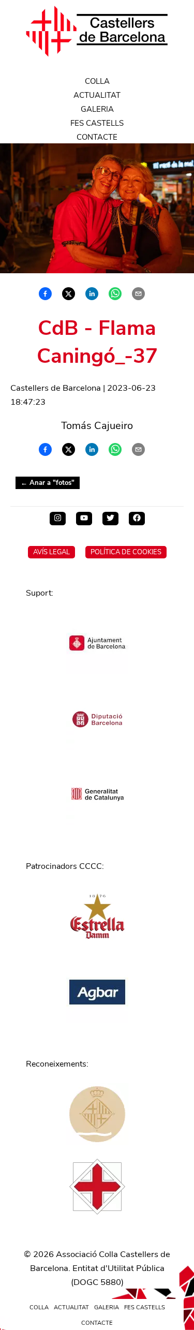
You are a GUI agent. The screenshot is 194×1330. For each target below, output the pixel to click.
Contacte (97, 137)
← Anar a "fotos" (47, 482)
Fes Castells (97, 123)
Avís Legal (51, 552)
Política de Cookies (126, 552)
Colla (97, 81)
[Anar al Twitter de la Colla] (110, 518)
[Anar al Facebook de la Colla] (137, 518)
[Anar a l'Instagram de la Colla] (58, 518)
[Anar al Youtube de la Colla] (84, 518)
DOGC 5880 (97, 1282)
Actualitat (97, 95)
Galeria (97, 109)
